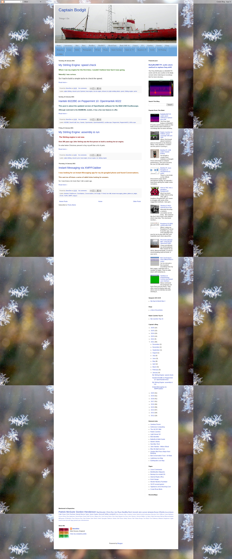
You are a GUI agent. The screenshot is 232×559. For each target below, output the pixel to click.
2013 (153, 413)
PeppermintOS (124, 122)
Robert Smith (97, 518)
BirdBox (92, 45)
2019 (153, 396)
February (155, 370)
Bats (77, 45)
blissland (160, 518)
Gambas (150, 45)
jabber (125, 193)
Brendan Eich (155, 514)
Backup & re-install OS (157, 474)
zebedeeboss (85, 520)
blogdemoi (167, 518)
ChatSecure (72, 193)
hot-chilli (108, 193)
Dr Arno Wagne (94, 516)
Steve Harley (123, 518)
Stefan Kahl (116, 518)
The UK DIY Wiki (155, 429)
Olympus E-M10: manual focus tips (166, 206)
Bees (83, 45)
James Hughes (94, 514)
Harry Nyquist (119, 516)
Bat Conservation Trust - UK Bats (161, 456)
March (154, 367)
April (154, 364)
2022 (153, 339)
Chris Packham (70, 514)
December (156, 344)
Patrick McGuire (67, 512)
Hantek (82, 122)
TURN (66, 195)
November (156, 347)
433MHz (60, 54)
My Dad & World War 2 (157, 301)
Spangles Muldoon (107, 518)
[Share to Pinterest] (100, 88)
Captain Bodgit (72, 9)
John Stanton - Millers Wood (159, 446)
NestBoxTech (127, 512)
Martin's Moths (155, 442)
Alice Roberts (119, 514)
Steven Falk (131, 518)
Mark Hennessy (155, 516)
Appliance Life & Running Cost (160, 487)
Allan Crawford (128, 514)
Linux (69, 50)
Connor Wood (62, 516)
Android (66, 193)
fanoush (68, 520)
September (156, 350)
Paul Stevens (76, 518)
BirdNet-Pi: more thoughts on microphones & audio (165, 170)
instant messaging (117, 193)
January (155, 372)
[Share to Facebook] (98, 88)
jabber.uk (130, 193)
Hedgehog (60, 50)
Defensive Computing (157, 427)
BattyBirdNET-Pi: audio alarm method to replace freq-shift (166, 116)
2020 (153, 393)
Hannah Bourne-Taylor (82, 514)
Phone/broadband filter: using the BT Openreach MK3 (166, 241)
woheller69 (112, 514)
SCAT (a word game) (157, 484)
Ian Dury (125, 516)
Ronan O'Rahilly (159, 512)
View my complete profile (78, 534)
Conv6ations (80, 193)
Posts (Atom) (72, 205)
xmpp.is (75, 195)
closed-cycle (76, 91)
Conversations (89, 193)
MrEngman (62, 518)
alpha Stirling (68, 91)
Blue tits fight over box (157, 449)
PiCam (97, 50)
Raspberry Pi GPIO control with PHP (166, 224)
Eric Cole (101, 516)
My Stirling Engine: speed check (77, 65)
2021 (153, 342)
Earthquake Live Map (157, 460)
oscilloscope (108, 122)
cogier (171, 518)
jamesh (76, 520)
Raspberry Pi (142, 50)
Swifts (152, 50)
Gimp (167, 45)
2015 (153, 407)
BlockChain (112, 45)
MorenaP (101, 514)
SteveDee (75, 529)
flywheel (82, 91)
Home (59, 45)
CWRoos (161, 514)
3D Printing (162, 50)
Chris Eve (110, 512)
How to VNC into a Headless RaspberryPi (166, 189)
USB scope (132, 122)
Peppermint (115, 122)
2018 (153, 399)
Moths (77, 50)
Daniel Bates (79, 516)
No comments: (82, 88)
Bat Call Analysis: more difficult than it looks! (166, 259)
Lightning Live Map (156, 458)
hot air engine (97, 91)
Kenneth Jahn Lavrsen (140, 512)
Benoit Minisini (169, 512)
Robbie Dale (89, 518)
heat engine (89, 91)
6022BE (66, 122)
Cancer (135, 45)
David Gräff (72, 122)
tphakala (151, 512)
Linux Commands (156, 469)
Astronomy (68, 45)
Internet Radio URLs (157, 477)
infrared (104, 91)
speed (122, 91)
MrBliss (107, 514)
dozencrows (62, 520)
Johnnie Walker (140, 516)
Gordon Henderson (86, 512)
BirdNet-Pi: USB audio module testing (165, 152)
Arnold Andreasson (145, 514)
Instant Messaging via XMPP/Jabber (80, 167)
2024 (153, 333)
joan (79, 520)
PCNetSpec (68, 518)
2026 (153, 328)
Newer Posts (63, 201)
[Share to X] (95, 88)
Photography (87, 50)
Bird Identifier (154, 437)
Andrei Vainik (136, 514)
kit (108, 91)
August (154, 353)
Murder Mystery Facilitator (158, 482)
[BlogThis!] (93, 88)
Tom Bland (146, 518)
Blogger (120, 543)
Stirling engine (129, 91)
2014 (153, 410)
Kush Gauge (154, 479)
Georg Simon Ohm (109, 516)
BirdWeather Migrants (157, 472)
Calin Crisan (62, 514)
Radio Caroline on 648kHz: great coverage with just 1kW (166, 134)
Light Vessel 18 (155, 434)
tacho (135, 91)
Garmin (159, 45)
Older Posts (137, 201)
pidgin (135, 193)
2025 (153, 330)
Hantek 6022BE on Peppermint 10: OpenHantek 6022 (90, 101)
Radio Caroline (117, 50)
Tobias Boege (139, 518)
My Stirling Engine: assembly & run (79, 132)
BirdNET (101, 45)
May (154, 361)
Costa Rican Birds (156, 489)
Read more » (63, 82)
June (154, 358)
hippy (72, 520)
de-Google (97, 193)
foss (78, 122)
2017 (153, 401)
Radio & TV (129, 50)
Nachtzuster (101, 512)
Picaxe (105, 50)
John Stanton (132, 516)
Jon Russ (117, 512)
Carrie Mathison (169, 514)
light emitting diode (114, 91)
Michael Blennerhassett (166, 516)
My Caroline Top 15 (156, 319)
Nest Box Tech (155, 444)
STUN (61, 195)
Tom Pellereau (154, 518)
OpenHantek (89, 122)
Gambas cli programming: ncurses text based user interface (166, 278)
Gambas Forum (155, 424)
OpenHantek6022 (98, 122)
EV (142, 45)
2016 (153, 404)
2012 (153, 415)
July (154, 355)
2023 (153, 336)
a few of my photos (156, 310)
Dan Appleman (71, 516)
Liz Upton (148, 516)
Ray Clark (83, 518)
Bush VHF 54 (124, 45)
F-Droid (103, 193)
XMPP (70, 195)
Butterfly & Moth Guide (157, 439)
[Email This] (91, 88)
